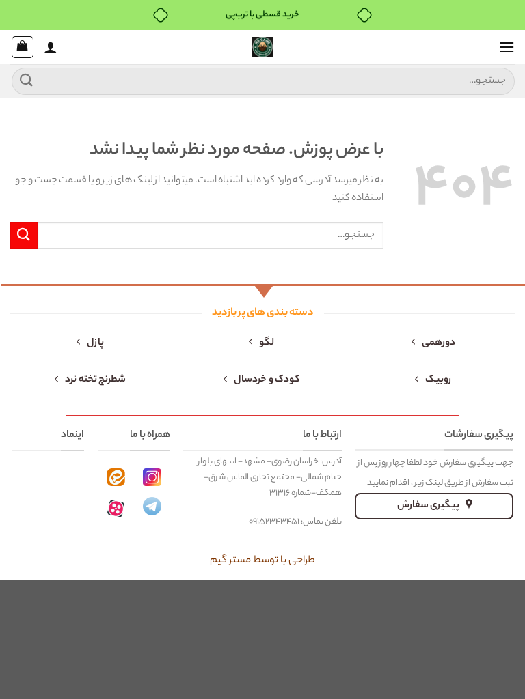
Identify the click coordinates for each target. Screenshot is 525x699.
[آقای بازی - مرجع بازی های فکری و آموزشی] (262, 47)
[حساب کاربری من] (50, 47)
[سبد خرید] (22, 47)
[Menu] (506, 46)
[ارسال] (26, 81)
